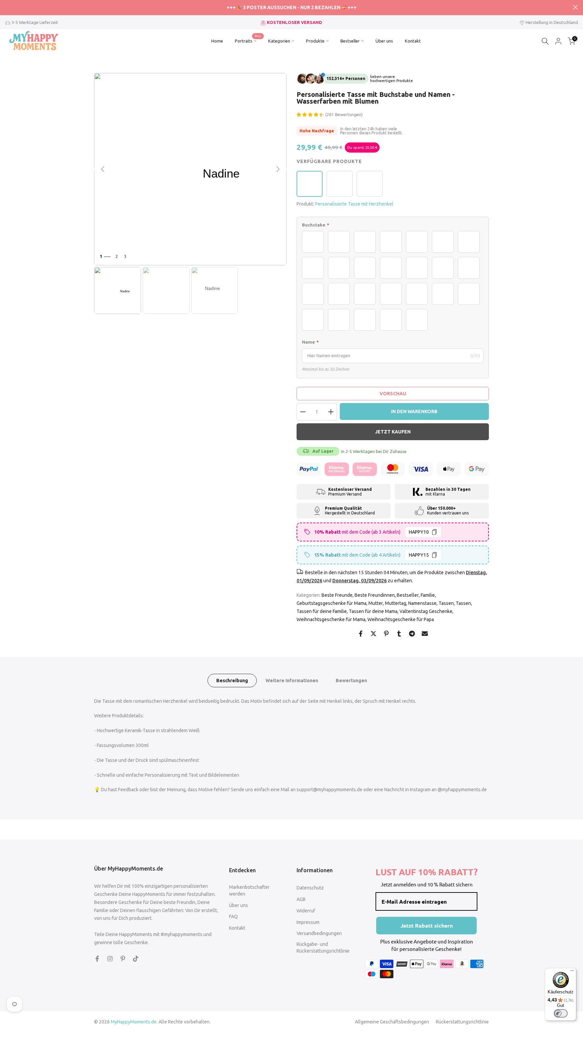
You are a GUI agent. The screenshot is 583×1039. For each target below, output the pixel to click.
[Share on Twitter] (373, 634)
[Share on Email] (425, 634)
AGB (301, 899)
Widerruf (306, 910)
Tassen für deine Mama (373, 611)
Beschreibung (232, 680)
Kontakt (413, 40)
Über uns (384, 40)
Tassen (446, 603)
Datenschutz (310, 887)
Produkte (315, 40)
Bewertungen (351, 680)
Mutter (375, 603)
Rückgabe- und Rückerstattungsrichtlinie (323, 947)
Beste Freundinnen (375, 595)
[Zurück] (102, 169)
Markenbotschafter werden (249, 890)
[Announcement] (291, 8)
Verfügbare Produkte (329, 161)
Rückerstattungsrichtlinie (462, 1021)
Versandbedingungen (319, 933)
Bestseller (350, 40)
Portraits (248, 40)
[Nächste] (278, 169)
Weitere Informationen (292, 680)
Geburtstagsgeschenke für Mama (331, 603)
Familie (428, 595)
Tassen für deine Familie (322, 611)
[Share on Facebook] (361, 634)
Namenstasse (422, 603)
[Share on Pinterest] (386, 634)
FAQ (233, 916)
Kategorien (279, 40)
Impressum (308, 922)
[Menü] (572, 972)
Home (217, 40)
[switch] (560, 1013)
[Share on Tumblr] (399, 634)
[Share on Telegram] (412, 634)
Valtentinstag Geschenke (425, 611)
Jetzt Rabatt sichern (426, 925)
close (7, 7)
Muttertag (395, 603)
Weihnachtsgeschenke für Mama (331, 619)
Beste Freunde (337, 595)
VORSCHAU (393, 393)
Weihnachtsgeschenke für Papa (400, 619)
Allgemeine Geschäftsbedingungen (392, 1021)
